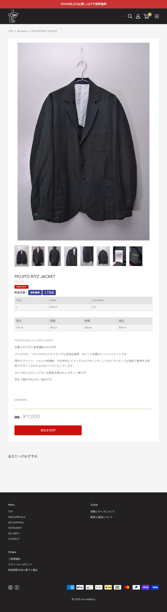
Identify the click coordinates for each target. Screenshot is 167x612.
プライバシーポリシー (20, 564)
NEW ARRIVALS (16, 517)
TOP (10, 31)
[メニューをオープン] (157, 16)
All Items (22, 31)
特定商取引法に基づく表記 (22, 570)
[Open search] (130, 16)
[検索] (115, 16)
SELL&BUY (14, 533)
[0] (146, 16)
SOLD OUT (48, 430)
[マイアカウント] (138, 16)
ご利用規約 (14, 558)
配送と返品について (102, 517)
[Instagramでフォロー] (10, 587)
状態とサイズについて (103, 511)
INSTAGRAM (15, 527)
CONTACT (13, 538)
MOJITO (19, 281)
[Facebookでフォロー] (17, 587)
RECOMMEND (16, 522)
